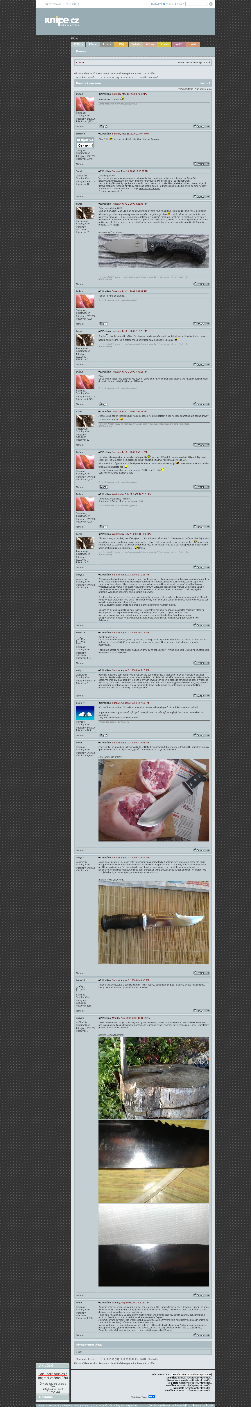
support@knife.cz (130, 1405)
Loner (79, 742)
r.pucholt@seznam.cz (149, 188)
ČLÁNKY (180, 4)
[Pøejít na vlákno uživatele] (103, 126)
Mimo (79, 1302)
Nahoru (80, 126)
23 (136, 77)
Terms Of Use (45, 1405)
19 (124, 77)
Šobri (79, 171)
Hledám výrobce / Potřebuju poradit (116, 73)
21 (130, 77)
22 (133, 77)
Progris (209, 1405)
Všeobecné (89, 73)
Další (143, 77)
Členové (205, 62)
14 (106, 77)
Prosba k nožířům (146, 73)
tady (124, 473)
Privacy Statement (63, 1405)
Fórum (74, 38)
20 (127, 77)
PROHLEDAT (156, 4)
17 (117, 77)
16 (113, 77)
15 (110, 77)
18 (120, 77)
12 (100, 77)
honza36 (80, 632)
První (91, 77)
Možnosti (205, 83)
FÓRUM (169, 4)
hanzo (79, 204)
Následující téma (203, 89)
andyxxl (80, 574)
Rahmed (80, 133)
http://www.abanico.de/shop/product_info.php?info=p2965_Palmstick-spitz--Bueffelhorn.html (144, 181)
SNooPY (80, 703)
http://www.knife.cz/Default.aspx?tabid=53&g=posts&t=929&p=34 (158, 747)
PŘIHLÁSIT (71, 4)
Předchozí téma (185, 89)
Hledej (181, 62)
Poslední (152, 77)
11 (97, 77)
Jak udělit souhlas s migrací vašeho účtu (53, 1376)
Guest (79, 1352)
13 (103, 77)
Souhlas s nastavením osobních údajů (168, 1405)
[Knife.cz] (62, 25)
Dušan (79, 94)
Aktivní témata (193, 62)
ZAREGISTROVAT (53, 4)
